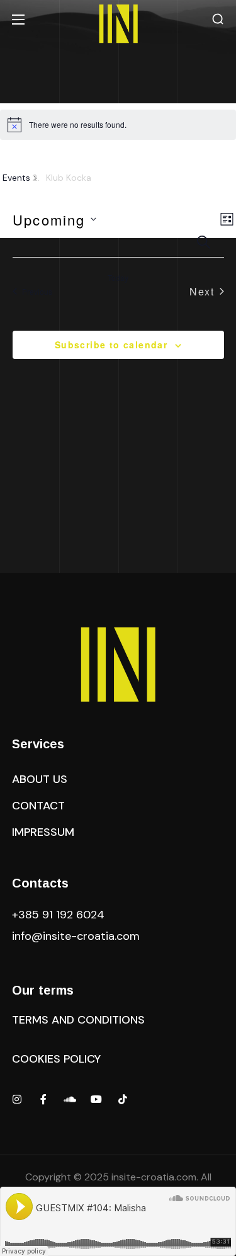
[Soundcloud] (70, 1099)
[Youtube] (96, 1099)
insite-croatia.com (153, 1177)
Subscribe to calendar (111, 344)
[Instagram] (17, 1099)
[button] (217, 19)
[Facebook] (43, 1099)
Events (16, 177)
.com (76, 936)
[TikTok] (123, 1099)
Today (118, 278)
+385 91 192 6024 (60, 914)
